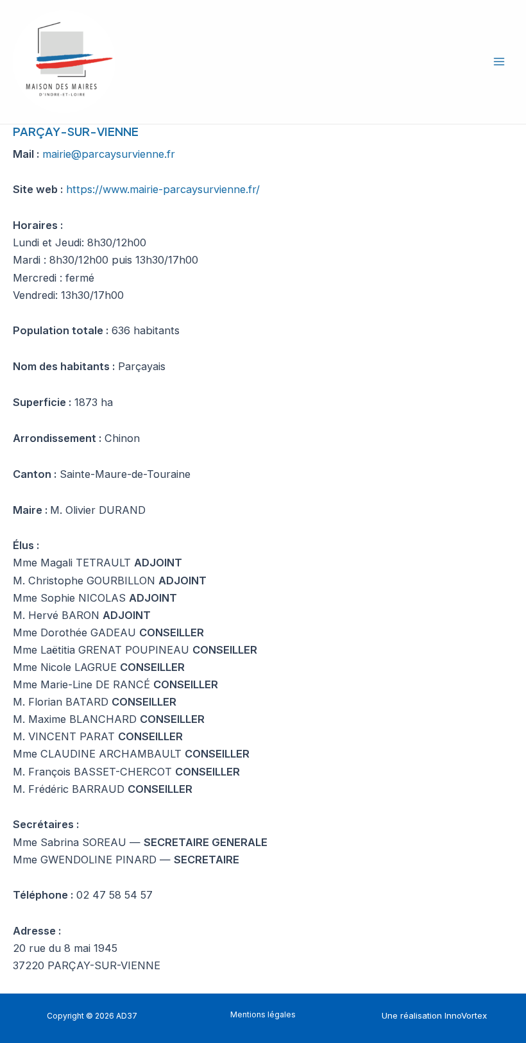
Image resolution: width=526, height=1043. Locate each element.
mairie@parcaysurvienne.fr (108, 154)
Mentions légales (263, 1014)
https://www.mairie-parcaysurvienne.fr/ (163, 189)
